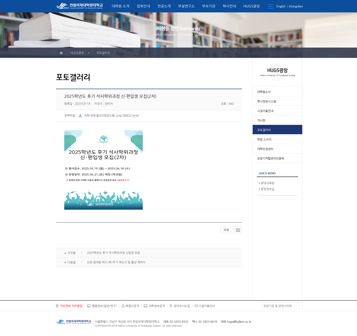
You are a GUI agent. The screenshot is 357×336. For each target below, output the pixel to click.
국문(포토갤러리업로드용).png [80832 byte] (111, 115)
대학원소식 (264, 91)
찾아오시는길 (182, 305)
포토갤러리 (264, 130)
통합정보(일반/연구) (104, 305)
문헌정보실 (267, 189)
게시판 (261, 120)
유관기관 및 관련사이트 (277, 305)
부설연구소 (186, 6)
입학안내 (143, 6)
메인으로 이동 (61, 53)
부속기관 (208, 6)
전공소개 (164, 6)
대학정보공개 (157, 305)
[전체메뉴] (270, 6)
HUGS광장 (251, 6)
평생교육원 (267, 183)
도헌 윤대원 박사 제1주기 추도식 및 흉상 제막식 (116, 262)
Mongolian (296, 6)
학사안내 (229, 6)
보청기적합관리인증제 (270, 158)
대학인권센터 (265, 149)
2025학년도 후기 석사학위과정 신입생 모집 (113, 252)
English (281, 6)
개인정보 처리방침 (71, 305)
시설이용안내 (265, 110)
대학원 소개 (120, 6)
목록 (226, 230)
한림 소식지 (264, 139)
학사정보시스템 (266, 101)
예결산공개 (132, 305)
